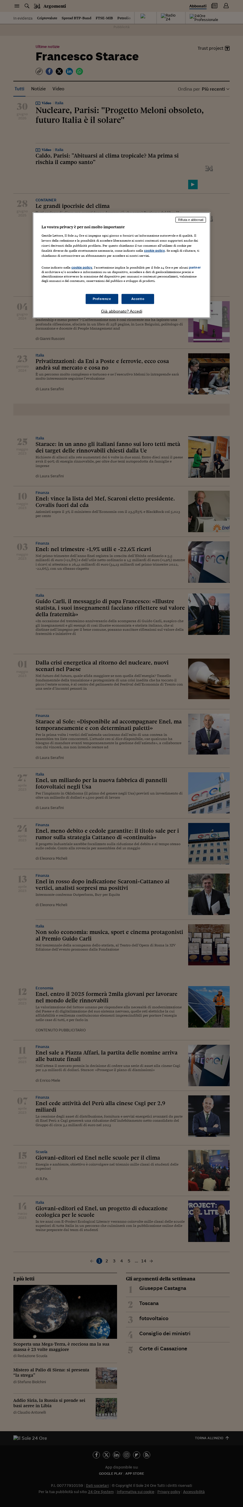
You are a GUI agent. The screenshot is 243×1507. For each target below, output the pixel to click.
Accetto (138, 298)
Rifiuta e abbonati (190, 220)
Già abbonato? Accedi (121, 311)
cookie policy (154, 250)
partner (195, 267)
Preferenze (102, 298)
